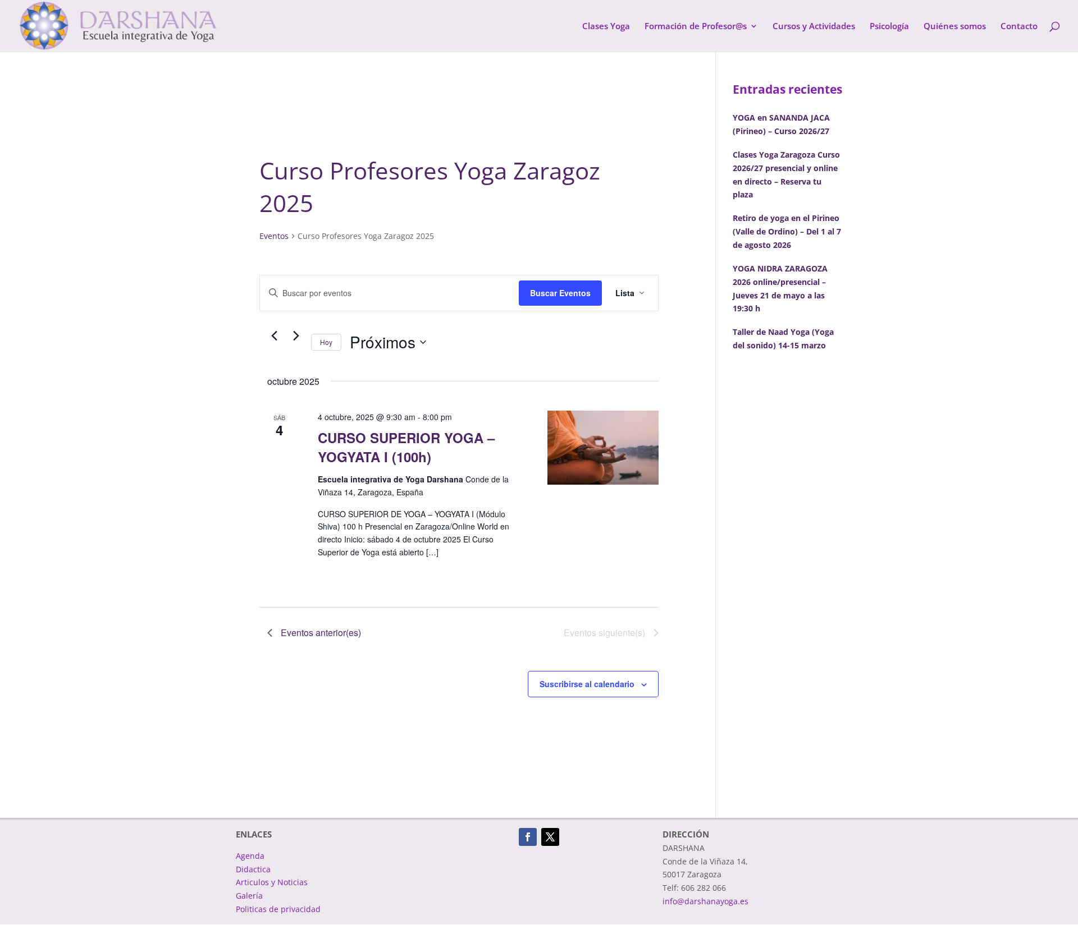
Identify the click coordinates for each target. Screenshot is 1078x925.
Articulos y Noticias (272, 882)
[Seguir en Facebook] (528, 837)
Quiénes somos (955, 26)
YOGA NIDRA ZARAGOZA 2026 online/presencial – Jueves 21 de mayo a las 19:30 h (780, 288)
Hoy (326, 342)
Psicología (889, 26)
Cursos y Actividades (814, 26)
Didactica (253, 869)
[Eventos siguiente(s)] (296, 336)
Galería (249, 895)
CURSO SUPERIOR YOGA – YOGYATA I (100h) (406, 447)
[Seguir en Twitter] (550, 837)
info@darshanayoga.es (705, 901)
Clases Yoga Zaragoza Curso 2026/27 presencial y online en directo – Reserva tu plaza (786, 174)
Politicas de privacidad (278, 909)
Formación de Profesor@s (696, 26)
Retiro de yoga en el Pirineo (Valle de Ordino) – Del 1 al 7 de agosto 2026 (787, 231)
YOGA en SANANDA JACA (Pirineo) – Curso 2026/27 (781, 124)
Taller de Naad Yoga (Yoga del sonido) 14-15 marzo (783, 338)
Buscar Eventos (560, 292)
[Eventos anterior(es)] (274, 336)
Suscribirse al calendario (587, 683)
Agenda (250, 855)
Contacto (1019, 26)
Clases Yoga (606, 26)
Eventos (274, 236)
